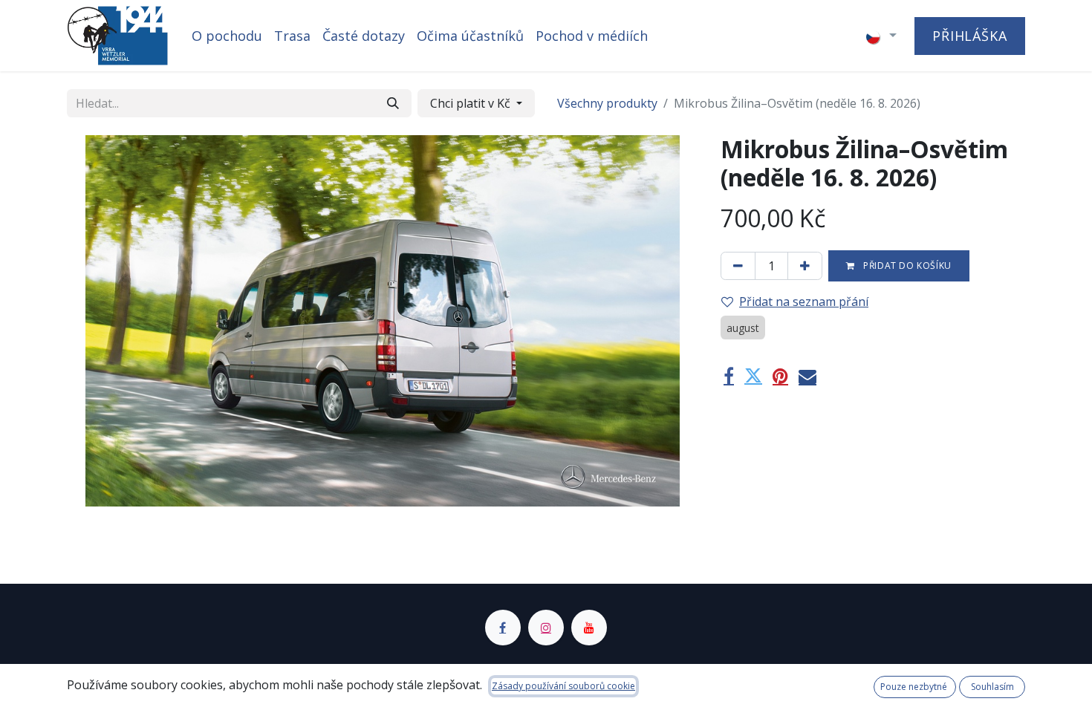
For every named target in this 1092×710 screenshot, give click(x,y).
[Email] (807, 376)
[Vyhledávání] (393, 103)
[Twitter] (753, 376)
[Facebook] (729, 376)
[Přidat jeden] (804, 266)
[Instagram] (546, 627)
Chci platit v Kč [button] (471, 103)
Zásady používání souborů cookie (563, 686)
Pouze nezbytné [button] (914, 686)
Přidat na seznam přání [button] (803, 301)
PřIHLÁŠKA (969, 36)
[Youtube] (589, 627)
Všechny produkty (607, 103)
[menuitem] (227, 36)
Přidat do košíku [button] (906, 265)
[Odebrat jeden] (738, 266)
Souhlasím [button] (992, 686)
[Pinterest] (780, 376)
